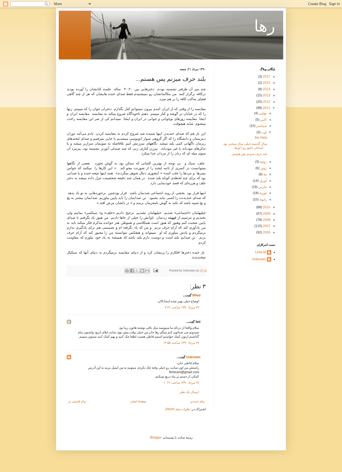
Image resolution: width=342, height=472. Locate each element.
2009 (266, 214)
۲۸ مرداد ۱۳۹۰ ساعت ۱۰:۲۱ (181, 382)
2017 (266, 76)
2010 (266, 207)
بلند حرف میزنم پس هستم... (248, 154)
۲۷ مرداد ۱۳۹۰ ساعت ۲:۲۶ (182, 307)
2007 (266, 226)
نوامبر (262, 113)
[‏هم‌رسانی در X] (137, 270)
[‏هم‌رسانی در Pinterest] (127, 270)
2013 (266, 95)
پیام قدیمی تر (77, 401)
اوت (264, 132)
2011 (266, 108)
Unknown (193, 357)
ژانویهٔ (263, 199)
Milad (196, 295)
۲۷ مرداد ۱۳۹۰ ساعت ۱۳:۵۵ (181, 343)
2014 (266, 89)
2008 (266, 220)
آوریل (263, 181)
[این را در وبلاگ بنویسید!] (142, 270)
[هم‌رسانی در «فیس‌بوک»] (132, 270)
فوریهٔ (263, 193)
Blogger (156, 437)
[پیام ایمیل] (156, 270)
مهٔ (265, 174)
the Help (261, 137)
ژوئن (263, 168)
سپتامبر (261, 126)
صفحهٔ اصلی (138, 401)
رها (264, 26)
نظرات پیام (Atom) (177, 409)
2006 (266, 232)
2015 (266, 83)
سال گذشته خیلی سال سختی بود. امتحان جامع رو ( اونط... (245, 145)
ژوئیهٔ (263, 162)
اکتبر (263, 120)
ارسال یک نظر (189, 392)
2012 (266, 102)
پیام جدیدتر (197, 401)
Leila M (260, 252)
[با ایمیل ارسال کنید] (147, 270)
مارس (262, 187)
